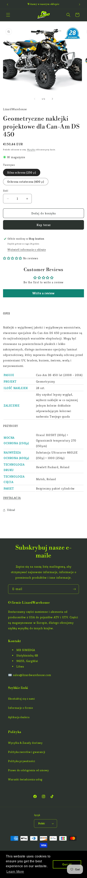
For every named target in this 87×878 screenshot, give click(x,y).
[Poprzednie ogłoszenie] (7, 4)
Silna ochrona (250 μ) (21, 172)
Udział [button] (11, 510)
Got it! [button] (67, 864)
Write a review (43, 293)
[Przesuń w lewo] (34, 98)
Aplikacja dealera (18, 717)
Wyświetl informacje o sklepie (26, 249)
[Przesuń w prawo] (52, 98)
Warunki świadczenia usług (25, 779)
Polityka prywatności (21, 761)
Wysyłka (31, 149)
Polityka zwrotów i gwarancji (26, 752)
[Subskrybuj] (74, 589)
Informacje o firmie (20, 708)
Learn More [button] (15, 871)
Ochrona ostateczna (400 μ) (25, 181)
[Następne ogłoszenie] (79, 4)
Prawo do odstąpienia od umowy (28, 770)
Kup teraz (44, 225)
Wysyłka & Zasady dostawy (25, 743)
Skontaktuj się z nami (21, 698)
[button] (8, 14)
